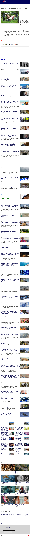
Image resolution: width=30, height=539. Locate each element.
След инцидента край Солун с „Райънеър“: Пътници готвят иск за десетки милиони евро (10, 206)
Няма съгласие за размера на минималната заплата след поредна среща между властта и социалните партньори (21, 450)
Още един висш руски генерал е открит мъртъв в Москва (9, 178)
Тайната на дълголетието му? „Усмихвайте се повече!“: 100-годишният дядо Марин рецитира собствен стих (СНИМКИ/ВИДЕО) (10, 186)
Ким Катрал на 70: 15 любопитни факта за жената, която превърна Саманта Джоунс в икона (22, 515)
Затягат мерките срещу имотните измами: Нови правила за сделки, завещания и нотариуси (10, 152)
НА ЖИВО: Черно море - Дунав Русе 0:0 (21, 520)
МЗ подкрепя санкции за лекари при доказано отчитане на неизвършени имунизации (9, 128)
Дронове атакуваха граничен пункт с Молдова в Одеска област (9, 414)
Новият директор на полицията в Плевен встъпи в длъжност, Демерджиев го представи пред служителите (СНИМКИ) (10, 376)
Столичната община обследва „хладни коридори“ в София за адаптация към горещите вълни (9, 312)
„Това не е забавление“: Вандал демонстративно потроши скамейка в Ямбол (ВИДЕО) (9, 231)
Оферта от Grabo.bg (2, 194)
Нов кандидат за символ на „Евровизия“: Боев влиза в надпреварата (19, 444)
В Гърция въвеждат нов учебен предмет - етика (10, 359)
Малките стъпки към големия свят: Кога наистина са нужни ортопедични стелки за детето (6, 434)
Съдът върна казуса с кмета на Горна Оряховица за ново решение (8, 86)
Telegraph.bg (9, 527)
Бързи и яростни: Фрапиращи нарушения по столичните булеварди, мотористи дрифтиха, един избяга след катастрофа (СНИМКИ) (10, 255)
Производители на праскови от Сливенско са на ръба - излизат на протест (10, 320)
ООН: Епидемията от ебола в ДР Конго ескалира (9, 343)
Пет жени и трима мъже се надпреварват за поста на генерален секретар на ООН (10, 304)
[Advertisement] (15, 52)
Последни (7, 3)
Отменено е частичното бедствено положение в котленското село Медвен (9, 328)
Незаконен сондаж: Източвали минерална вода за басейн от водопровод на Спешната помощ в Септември (10, 264)
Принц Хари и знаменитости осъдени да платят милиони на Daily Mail (9, 136)
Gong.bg (7, 526)
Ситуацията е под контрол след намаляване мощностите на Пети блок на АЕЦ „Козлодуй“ (20, 424)
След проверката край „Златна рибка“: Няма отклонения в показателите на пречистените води (9, 170)
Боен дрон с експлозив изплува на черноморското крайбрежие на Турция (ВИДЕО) (9, 289)
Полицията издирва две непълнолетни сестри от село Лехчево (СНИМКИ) (9, 335)
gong (17, 522)
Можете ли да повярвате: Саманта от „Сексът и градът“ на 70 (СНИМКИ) (4, 439)
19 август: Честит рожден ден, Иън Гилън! (7, 504)
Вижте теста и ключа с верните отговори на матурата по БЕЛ (10, 223)
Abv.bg (2, 526)
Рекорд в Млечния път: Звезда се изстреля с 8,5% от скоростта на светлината (7, 521)
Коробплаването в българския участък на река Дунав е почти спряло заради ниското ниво (10, 280)
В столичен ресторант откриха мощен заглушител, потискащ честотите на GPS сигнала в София (6, 450)
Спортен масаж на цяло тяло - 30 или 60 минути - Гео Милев (10, 196)
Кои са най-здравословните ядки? (6, 471)
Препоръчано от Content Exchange (25, 507)
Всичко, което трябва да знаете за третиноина (20, 505)
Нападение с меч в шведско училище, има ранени (10, 119)
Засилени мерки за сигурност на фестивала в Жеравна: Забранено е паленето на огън (10, 239)
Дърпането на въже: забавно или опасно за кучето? (10, 112)
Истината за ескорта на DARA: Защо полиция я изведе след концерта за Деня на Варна (19, 434)
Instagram (17, 44)
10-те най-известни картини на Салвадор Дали (22, 483)
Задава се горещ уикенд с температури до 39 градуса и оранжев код (19, 428)
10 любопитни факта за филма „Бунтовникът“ (5, 494)
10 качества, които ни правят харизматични (22, 493)
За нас (19, 526)
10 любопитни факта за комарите (6, 482)
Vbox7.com (4, 526)
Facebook (13, 44)
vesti (2, 523)
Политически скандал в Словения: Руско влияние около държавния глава (9, 406)
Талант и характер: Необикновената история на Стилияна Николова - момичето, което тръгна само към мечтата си (7, 515)
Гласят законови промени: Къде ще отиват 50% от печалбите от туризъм (18, 439)
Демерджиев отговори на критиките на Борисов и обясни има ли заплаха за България (9, 94)
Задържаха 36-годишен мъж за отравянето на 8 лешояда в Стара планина (10, 384)
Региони (22, 3)
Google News (8, 44)
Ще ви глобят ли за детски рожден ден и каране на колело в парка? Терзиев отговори (5, 429)
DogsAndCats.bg (10, 526)
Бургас (3, 59)
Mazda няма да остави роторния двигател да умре (10, 71)
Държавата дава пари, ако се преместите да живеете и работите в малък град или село (4, 424)
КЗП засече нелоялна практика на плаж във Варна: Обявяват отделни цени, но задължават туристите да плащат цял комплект (10, 103)
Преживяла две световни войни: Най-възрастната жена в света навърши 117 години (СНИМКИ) (7, 445)
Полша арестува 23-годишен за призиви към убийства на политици (9, 297)
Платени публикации (25, 526)
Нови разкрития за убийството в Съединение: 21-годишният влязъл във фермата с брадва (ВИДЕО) (9, 350)
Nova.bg (7, 527)
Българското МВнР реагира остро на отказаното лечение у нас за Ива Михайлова (9, 215)
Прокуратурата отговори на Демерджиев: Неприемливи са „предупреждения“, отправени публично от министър (10, 144)
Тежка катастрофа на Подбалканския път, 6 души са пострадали (10, 247)
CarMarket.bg (14, 526)
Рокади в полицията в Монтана (7, 398)
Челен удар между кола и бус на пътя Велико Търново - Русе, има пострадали (19, 454)
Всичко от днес (15, 458)
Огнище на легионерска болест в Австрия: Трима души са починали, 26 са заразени (10, 272)
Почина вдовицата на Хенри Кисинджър (9, 63)
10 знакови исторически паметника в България (21, 472)
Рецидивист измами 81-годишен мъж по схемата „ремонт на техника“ (9, 392)
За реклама (21, 526)
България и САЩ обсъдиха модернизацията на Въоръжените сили (10, 79)
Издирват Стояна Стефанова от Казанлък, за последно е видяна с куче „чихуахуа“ (5, 454)
